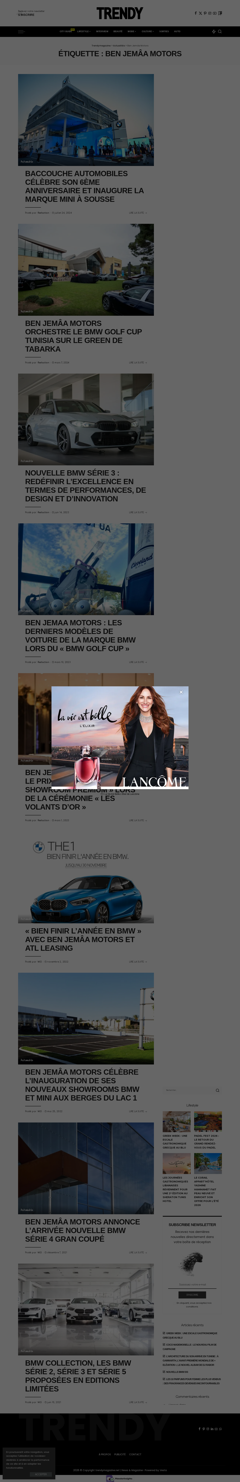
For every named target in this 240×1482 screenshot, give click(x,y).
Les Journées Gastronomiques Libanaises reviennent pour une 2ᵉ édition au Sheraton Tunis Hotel (175, 1189)
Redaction (43, 213)
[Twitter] (200, 13)
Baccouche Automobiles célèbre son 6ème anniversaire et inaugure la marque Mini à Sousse (84, 186)
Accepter (41, 1474)
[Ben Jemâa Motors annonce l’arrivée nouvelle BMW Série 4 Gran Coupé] (86, 1168)
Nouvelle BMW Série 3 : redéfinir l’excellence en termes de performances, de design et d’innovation (85, 486)
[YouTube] (214, 13)
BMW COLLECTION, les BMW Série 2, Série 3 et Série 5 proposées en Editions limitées (78, 1376)
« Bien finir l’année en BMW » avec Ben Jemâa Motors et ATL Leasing (83, 939)
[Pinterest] (205, 13)
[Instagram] (210, 13)
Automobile (27, 161)
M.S (40, 962)
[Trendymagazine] (120, 13)
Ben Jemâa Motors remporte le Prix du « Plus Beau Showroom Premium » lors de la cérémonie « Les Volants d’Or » (85, 789)
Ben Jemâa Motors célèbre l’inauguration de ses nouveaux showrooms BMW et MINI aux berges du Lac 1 (82, 1085)
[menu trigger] (23, 31)
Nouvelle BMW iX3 (177, 1372)
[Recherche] (220, 31)
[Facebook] (195, 13)
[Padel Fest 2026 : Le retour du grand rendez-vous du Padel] (208, 1121)
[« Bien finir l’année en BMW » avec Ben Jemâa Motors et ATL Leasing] (86, 877)
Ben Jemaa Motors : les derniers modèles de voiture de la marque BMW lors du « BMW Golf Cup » (80, 636)
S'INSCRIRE (192, 1295)
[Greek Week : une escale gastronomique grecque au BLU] (176, 1121)
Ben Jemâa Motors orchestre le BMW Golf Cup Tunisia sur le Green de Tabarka (83, 336)
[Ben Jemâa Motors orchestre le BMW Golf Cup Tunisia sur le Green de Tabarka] (86, 270)
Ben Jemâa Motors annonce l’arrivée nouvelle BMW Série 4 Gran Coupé (82, 1230)
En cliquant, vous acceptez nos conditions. (194, 1304)
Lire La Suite (136, 213)
